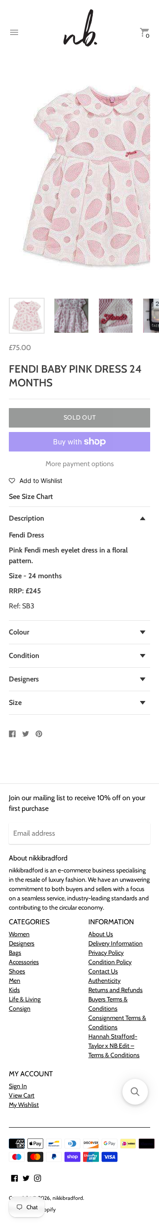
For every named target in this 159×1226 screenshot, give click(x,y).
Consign (19, 1008)
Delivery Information (115, 943)
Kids (14, 990)
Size (15, 702)
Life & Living (25, 999)
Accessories (24, 962)
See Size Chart (31, 496)
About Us (100, 934)
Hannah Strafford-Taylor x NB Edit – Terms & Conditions (114, 1045)
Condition (24, 655)
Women (19, 934)
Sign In (18, 1086)
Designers (24, 679)
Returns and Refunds (115, 990)
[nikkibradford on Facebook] (14, 1177)
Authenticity (104, 981)
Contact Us (103, 971)
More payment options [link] (79, 463)
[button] (35, 480)
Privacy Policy (106, 953)
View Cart (21, 1095)
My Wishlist (24, 1105)
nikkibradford (68, 1198)
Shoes (17, 971)
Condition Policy (110, 962)
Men (14, 981)
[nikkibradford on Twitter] (26, 1177)
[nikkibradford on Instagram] (37, 1177)
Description (26, 518)
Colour (19, 632)
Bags (15, 953)
